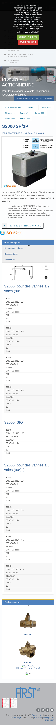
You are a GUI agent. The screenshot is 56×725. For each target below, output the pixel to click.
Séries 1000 (25, 118)
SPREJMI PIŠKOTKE (28, 37)
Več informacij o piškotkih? (28, 32)
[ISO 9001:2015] (5, 699)
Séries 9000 (46, 107)
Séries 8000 (10, 113)
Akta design (16, 717)
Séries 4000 (39, 113)
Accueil (19, 98)
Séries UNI (24, 113)
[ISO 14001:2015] (13, 699)
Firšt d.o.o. (36, 715)
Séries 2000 (10, 118)
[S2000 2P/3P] (28, 162)
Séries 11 (32, 107)
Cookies (38, 717)
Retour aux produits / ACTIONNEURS (25, 225)
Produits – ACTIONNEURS (33, 98)
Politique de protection (48, 718)
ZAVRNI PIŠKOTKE (28, 42)
